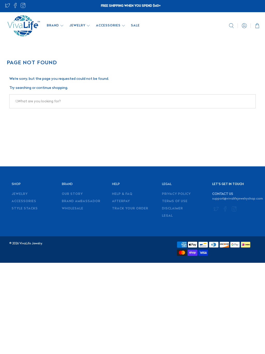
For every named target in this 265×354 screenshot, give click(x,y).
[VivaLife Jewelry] (23, 25)
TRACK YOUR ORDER (130, 208)
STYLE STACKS (25, 208)
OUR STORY (72, 194)
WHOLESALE (72, 208)
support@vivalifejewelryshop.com (237, 198)
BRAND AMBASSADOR (81, 201)
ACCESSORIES (108, 25)
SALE (135, 25)
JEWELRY (77, 25)
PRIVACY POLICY (176, 194)
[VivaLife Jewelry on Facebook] (15, 7)
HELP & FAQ (122, 194)
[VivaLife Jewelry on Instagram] (23, 7)
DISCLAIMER (172, 208)
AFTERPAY (121, 201)
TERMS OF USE (175, 201)
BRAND (53, 25)
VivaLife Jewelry (30, 243)
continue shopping (51, 88)
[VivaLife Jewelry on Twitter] (7, 7)
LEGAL (167, 215)
